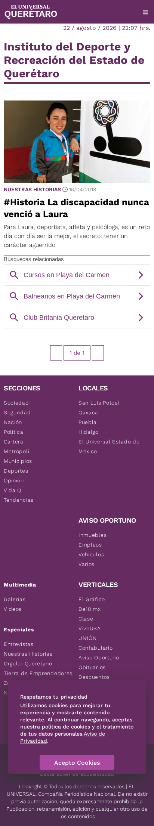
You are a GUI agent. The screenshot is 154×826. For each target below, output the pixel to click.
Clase (85, 619)
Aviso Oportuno (98, 658)
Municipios (18, 461)
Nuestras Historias (32, 189)
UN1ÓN (87, 638)
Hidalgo (88, 432)
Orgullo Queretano (28, 663)
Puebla (87, 422)
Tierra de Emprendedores (38, 673)
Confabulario (95, 648)
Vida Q (12, 490)
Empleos (90, 545)
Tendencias (19, 500)
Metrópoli (16, 451)
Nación (13, 422)
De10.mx (89, 609)
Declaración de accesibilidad (77, 774)
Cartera (14, 442)
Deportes (16, 471)
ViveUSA (89, 628)
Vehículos (91, 554)
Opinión (14, 480)
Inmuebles (92, 535)
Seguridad (17, 412)
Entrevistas (19, 644)
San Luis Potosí (98, 403)
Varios (86, 564)
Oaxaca (88, 412)
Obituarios (92, 667)
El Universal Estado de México (108, 446)
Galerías (15, 599)
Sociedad (16, 403)
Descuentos (94, 677)
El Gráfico (91, 599)
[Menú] (145, 12)
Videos (13, 609)
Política (14, 432)
